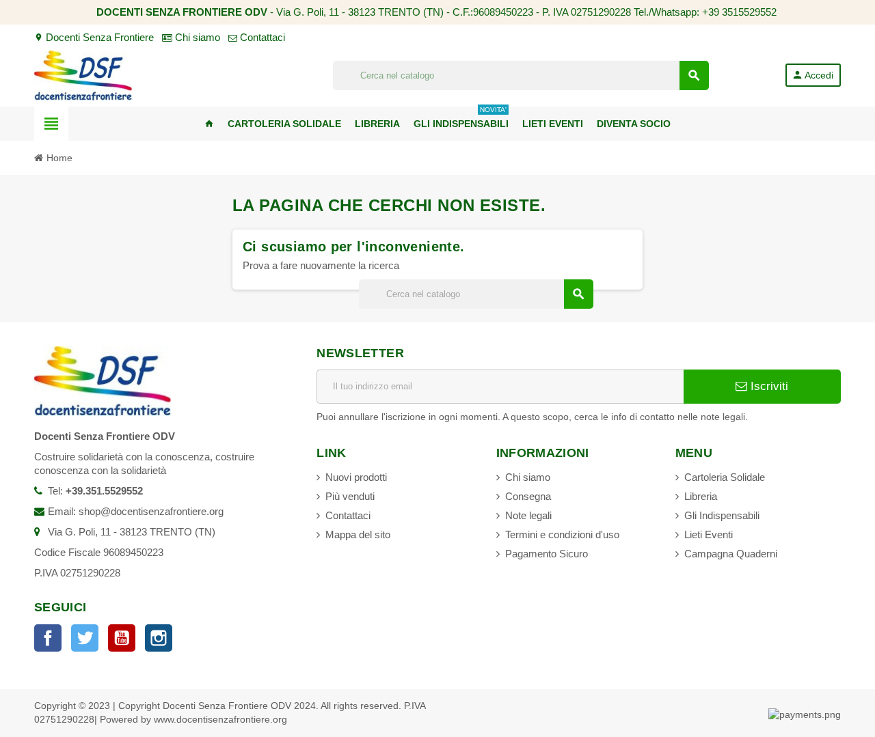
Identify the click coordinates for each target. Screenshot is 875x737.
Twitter (84, 638)
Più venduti (350, 496)
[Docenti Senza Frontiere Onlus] (83, 74)
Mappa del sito (357, 534)
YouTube (121, 638)
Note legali (528, 515)
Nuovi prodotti (356, 477)
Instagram (158, 638)
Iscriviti (767, 386)
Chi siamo (196, 37)
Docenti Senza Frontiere (94, 37)
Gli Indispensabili (721, 515)
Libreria (700, 496)
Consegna (528, 496)
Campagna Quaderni (730, 553)
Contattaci (261, 37)
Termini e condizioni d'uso (562, 534)
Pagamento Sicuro (546, 553)
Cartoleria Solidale (724, 477)
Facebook (48, 638)
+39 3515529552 (739, 12)
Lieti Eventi (708, 534)
